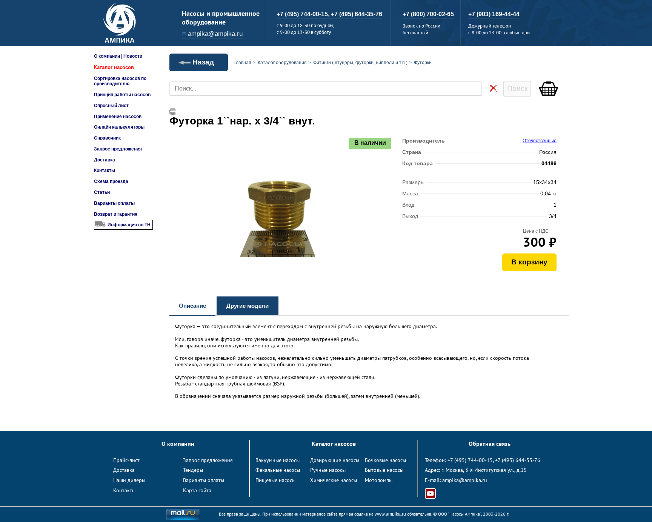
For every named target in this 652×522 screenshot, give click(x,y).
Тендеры (193, 470)
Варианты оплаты (114, 203)
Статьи (102, 192)
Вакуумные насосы (277, 460)
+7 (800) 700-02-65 (428, 14)
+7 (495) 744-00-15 (470, 460)
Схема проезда (111, 181)
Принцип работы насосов (122, 94)
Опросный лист (111, 105)
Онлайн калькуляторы (119, 127)
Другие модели (247, 305)
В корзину (529, 262)
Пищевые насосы (275, 480)
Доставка (104, 160)
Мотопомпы (378, 480)
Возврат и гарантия (115, 214)
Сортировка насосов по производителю (120, 81)
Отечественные (540, 140)
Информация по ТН (129, 224)
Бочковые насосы (385, 460)
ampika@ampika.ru (215, 33)
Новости (132, 56)
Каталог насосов (114, 67)
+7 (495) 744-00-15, (304, 14)
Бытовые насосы (384, 470)
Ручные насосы (328, 470)
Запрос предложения (118, 149)
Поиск (517, 88)
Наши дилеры (129, 480)
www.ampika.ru (390, 514)
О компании (107, 56)
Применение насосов (117, 116)
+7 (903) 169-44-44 (494, 14)
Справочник (107, 138)
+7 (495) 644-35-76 (356, 14)
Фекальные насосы (277, 470)
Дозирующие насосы (334, 460)
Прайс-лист (126, 460)
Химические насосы (333, 480)
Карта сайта (197, 490)
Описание (192, 305)
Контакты (104, 170)
